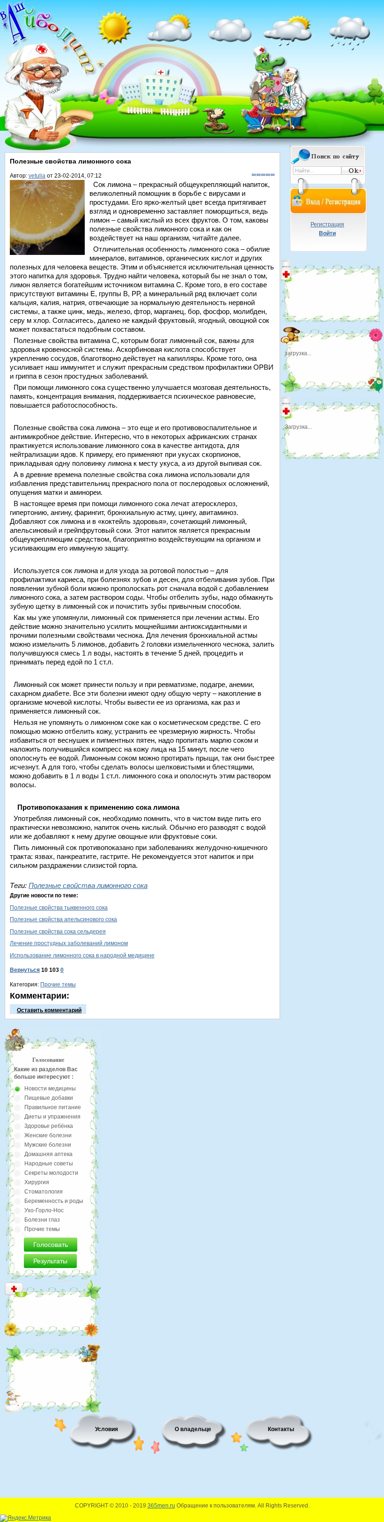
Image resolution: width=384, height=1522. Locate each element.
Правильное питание (52, 1107)
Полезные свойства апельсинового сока (63, 919)
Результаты (50, 1261)
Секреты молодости (51, 1173)
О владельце (193, 1429)
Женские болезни (48, 1135)
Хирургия (36, 1182)
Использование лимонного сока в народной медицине (82, 955)
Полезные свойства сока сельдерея (58, 931)
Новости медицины (50, 1088)
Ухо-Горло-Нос (44, 1210)
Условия (106, 1429)
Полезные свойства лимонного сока (88, 885)
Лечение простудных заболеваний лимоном (69, 943)
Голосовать (50, 1244)
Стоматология (43, 1191)
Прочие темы (58, 984)
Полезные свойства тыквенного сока (59, 907)
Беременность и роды (53, 1201)
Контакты (281, 1429)
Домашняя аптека (48, 1154)
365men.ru (161, 1505)
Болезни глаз (42, 1219)
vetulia (37, 175)
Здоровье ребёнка (48, 1126)
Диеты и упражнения (52, 1116)
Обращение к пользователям (216, 1505)
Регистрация (327, 224)
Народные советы (48, 1163)
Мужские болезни (47, 1145)
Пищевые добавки (48, 1098)
